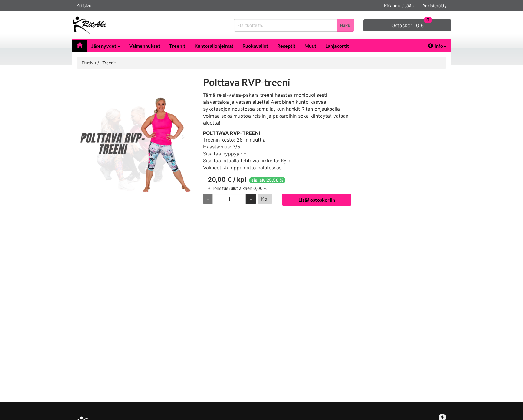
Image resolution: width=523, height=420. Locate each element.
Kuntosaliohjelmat (213, 46)
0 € (410, 23)
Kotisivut (84, 5)
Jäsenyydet (104, 46)
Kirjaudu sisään (399, 5)
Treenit (177, 46)
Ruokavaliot (255, 46)
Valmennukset (144, 46)
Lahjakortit (337, 46)
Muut (310, 46)
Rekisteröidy (434, 5)
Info (438, 46)
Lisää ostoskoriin (316, 200)
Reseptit (286, 46)
